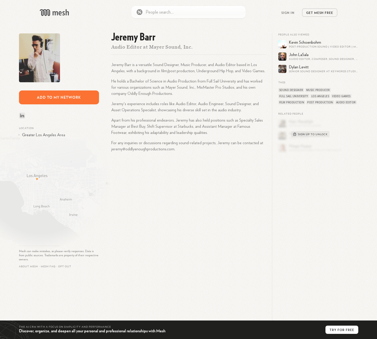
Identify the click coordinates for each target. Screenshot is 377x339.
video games (341, 96)
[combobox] (188, 12)
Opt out (64, 266)
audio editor (346, 102)
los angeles (320, 96)
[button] (48, 266)
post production (320, 102)
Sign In (287, 12)
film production (291, 102)
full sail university (293, 96)
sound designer (291, 90)
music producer (318, 90)
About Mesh (28, 266)
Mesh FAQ (48, 266)
